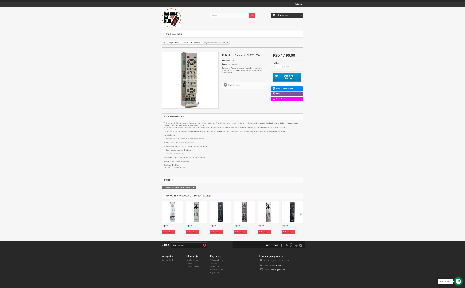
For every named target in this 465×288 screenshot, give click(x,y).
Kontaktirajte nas (192, 260)
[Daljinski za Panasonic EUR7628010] (268, 212)
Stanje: (224, 64)
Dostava (189, 263)
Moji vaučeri (214, 273)
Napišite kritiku (234, 85)
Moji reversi (214, 263)
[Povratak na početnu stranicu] (164, 42)
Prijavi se (298, 4)
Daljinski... (166, 226)
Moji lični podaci (216, 269)
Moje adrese (214, 266)
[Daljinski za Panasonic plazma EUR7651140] (244, 212)
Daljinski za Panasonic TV (191, 43)
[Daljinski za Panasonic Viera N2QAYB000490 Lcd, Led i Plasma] (220, 212)
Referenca (226, 60)
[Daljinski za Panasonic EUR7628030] (196, 212)
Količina (276, 63)
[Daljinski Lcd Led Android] (184, 17)
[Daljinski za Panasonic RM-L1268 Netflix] (292, 212)
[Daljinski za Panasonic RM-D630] (172, 212)
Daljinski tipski (174, 43)
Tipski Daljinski (173, 33)
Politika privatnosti (193, 266)
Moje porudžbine (216, 260)
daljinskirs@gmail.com (277, 270)
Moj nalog (215, 256)
